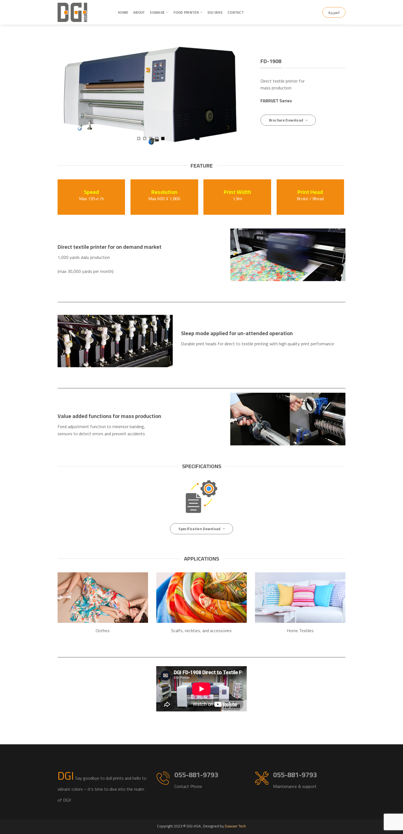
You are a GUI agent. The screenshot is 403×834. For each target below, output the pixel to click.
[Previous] (68, 89)
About (139, 12)
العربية (334, 12)
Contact (236, 12)
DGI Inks (215, 12)
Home (123, 12)
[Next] (233, 89)
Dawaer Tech (235, 826)
